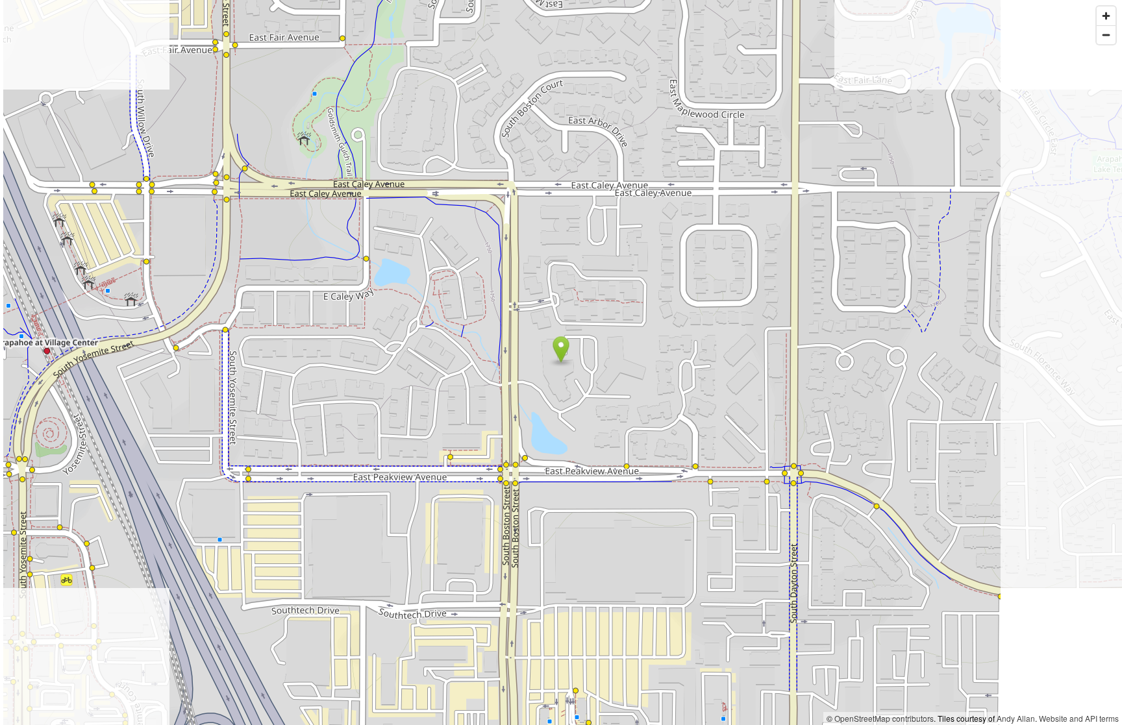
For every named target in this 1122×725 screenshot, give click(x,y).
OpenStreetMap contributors (884, 718)
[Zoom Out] (1106, 34)
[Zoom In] (1106, 15)
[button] (561, 350)
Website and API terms (1079, 718)
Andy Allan (1016, 718)
